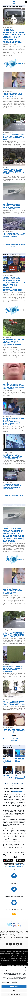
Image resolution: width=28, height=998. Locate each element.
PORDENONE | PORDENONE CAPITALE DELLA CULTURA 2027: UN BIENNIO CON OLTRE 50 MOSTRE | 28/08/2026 (14, 730)
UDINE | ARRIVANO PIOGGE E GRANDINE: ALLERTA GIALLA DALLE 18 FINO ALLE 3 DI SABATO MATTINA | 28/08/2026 (13, 535)
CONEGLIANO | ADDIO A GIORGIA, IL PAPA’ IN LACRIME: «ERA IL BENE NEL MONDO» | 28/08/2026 (14, 591)
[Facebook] (7, 944)
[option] (14, 227)
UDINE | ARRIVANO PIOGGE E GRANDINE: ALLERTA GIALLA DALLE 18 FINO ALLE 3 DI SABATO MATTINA (12, 206)
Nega (14, 990)
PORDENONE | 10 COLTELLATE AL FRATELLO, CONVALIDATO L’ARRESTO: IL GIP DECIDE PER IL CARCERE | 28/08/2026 (14, 634)
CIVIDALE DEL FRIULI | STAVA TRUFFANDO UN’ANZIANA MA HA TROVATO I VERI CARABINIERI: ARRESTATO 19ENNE (12, 486)
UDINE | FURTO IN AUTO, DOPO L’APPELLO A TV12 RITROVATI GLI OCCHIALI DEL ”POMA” (13, 456)
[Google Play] (17, 944)
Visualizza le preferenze (14, 994)
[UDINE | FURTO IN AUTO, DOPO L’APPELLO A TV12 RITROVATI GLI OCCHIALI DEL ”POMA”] (14, 442)
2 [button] (13, 735)
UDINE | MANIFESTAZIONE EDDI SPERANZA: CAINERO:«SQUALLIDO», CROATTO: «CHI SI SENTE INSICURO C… (13, 422)
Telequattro (20, 866)
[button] (25, 968)
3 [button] (14, 735)
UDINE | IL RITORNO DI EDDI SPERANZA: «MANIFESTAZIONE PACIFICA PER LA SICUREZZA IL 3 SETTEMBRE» (14, 386)
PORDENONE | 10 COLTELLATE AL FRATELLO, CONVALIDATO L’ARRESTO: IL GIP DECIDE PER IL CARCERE (14, 137)
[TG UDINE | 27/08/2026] (8, 770)
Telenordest (12, 866)
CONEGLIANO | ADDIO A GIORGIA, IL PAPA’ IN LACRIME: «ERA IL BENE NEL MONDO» (14, 95)
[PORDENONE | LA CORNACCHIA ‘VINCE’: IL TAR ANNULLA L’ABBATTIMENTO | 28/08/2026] (14, 688)
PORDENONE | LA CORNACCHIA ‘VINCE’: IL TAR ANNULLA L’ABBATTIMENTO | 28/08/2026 (14, 703)
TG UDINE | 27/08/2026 (7, 776)
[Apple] (21, 944)
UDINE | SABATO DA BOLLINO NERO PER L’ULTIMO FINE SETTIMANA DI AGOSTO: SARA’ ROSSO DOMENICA (14, 235)
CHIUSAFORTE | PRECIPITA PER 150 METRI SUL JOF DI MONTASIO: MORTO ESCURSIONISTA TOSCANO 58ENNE (13, 343)
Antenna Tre (18, 864)
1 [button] (12, 735)
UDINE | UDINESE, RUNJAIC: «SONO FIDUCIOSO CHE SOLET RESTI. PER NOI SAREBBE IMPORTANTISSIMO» (14, 284)
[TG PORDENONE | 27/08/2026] (20, 770)
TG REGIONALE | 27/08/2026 (7, 760)
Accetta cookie (14, 986)
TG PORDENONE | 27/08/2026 (20, 777)
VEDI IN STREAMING (17, 791)
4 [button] (15, 735)
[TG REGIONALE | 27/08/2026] (8, 753)
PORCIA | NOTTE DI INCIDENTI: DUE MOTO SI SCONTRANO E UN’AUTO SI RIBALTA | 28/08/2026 (13, 669)
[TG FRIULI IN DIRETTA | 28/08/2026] (20, 753)
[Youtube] (14, 944)
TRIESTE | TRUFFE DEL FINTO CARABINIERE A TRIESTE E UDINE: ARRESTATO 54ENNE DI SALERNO (13, 172)
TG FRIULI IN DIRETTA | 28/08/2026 (19, 760)
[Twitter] (10, 944)
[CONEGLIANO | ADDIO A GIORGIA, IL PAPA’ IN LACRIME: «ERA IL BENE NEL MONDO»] (14, 80)
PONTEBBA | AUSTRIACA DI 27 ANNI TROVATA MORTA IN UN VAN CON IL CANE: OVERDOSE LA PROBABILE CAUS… (14, 36)
